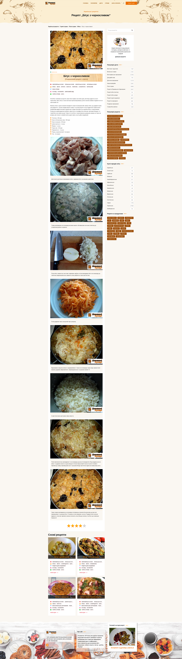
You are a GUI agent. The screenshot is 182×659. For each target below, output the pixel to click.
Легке (129, 223)
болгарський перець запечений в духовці (118, 129)
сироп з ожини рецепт (113, 118)
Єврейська (110, 168)
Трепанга (123, 233)
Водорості (120, 217)
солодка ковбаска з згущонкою (115, 121)
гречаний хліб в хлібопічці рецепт (116, 142)
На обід (54, 91)
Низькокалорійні (111, 83)
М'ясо (54, 86)
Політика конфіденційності (91, 650)
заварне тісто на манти (113, 147)
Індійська (109, 173)
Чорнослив (90, 86)
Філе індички (111, 236)
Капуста (68, 86)
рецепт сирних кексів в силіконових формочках (119, 145)
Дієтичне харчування (112, 80)
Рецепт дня (131, 3)
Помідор (118, 231)
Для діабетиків (111, 77)
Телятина (74, 86)
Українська (110, 206)
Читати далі (53, 572)
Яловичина (93, 563)
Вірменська (110, 194)
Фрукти (63, 86)
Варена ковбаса (112, 217)
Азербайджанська (112, 179)
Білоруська (110, 191)
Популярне (94, 3)
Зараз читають (116, 3)
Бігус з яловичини (91, 557)
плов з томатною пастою (114, 126)
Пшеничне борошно (128, 231)
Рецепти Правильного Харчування (116, 89)
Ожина (109, 228)
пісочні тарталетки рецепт (114, 131)
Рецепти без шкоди (112, 95)
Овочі (58, 86)
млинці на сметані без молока (115, 137)
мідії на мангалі (128, 150)
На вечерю (61, 91)
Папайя (123, 228)
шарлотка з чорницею (113, 139)
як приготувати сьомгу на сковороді (117, 152)
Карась (127, 220)
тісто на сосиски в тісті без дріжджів (116, 134)
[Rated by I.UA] (49, 647)
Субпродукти (65, 563)
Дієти (101, 3)
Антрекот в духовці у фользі (122, 648)
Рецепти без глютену (112, 92)
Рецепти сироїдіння (112, 101)
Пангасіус (116, 228)
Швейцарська (110, 208)
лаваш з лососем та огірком (114, 155)
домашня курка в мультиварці (115, 150)
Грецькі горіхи (129, 217)
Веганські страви (111, 72)
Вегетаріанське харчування (60, 605)
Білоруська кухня (81, 84)
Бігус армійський (61, 557)
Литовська (110, 197)
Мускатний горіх (119, 225)
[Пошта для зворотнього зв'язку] (47, 645)
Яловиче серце (111, 238)
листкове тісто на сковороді (115, 116)
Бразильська (110, 188)
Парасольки (111, 231)
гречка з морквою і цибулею (115, 123)
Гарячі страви (56, 94)
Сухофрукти (82, 86)
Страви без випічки (112, 107)
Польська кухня (69, 84)
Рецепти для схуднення (59, 565)
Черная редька (120, 236)
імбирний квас (124, 139)
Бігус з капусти (61, 597)
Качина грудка (121, 223)
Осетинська (110, 200)
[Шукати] (132, 30)
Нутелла (127, 225)
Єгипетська (110, 170)
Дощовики (115, 220)
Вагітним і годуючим (112, 69)
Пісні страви (55, 89)
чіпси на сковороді (112, 158)
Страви (107, 3)
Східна (108, 203)
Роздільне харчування (113, 104)
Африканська (110, 182)
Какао (122, 220)
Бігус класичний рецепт (91, 597)
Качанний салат (112, 223)
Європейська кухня (58, 84)
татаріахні (122, 158)
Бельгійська (110, 185)
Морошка (110, 225)
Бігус (62, 94)
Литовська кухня (92, 84)
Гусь (109, 220)
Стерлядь (116, 233)
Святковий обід (69, 91)
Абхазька (109, 176)
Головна (85, 3)
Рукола (110, 233)
